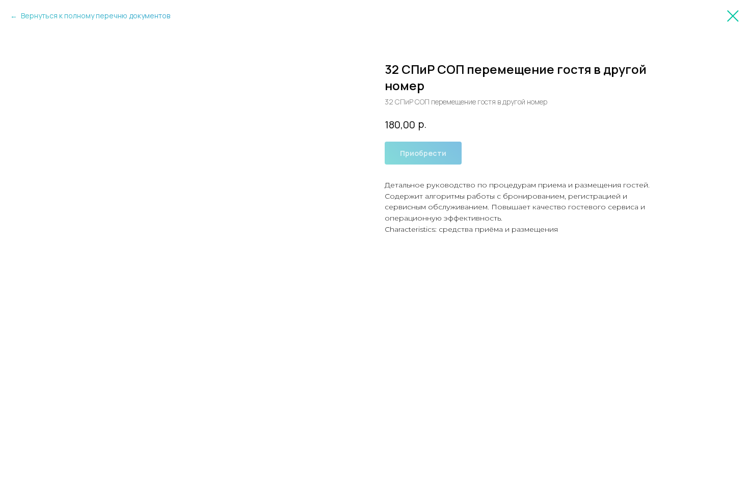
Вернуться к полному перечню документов (94, 15)
